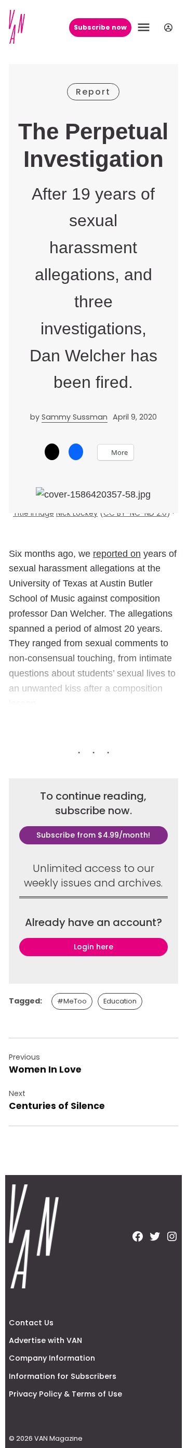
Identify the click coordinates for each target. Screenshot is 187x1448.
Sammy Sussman (75, 417)
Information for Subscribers (62, 1376)
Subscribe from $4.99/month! (93, 835)
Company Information (52, 1358)
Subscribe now (100, 27)
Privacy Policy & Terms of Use (65, 1394)
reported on (117, 554)
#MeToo (72, 1001)
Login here (93, 947)
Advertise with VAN (45, 1340)
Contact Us (31, 1322)
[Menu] (145, 27)
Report (93, 92)
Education (120, 1001)
